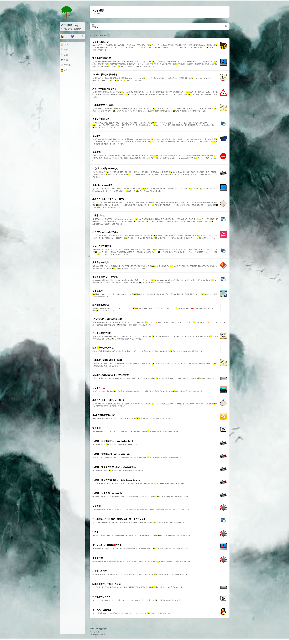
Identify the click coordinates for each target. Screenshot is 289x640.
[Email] (62, 37)
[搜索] (226, 26)
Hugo (94, 632)
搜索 (93, 25)
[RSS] (82, 37)
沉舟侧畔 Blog (70, 25)
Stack (94, 634)
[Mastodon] (72, 37)
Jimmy (100, 634)
